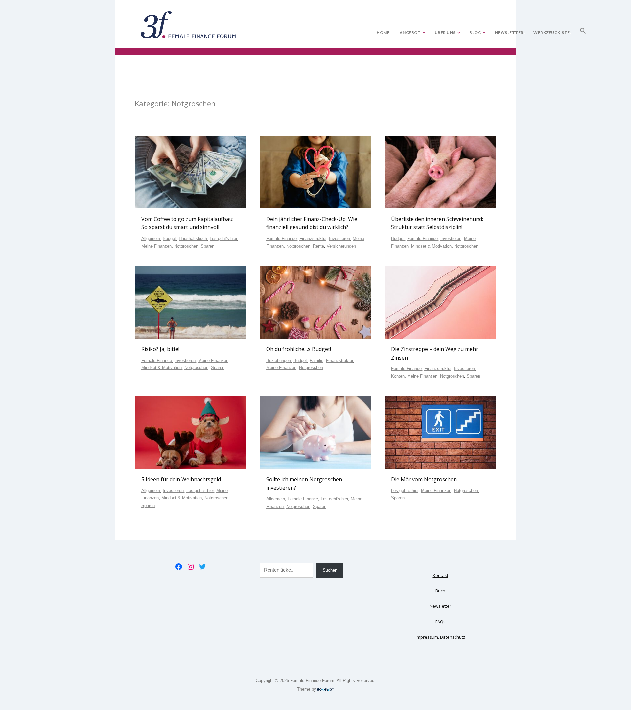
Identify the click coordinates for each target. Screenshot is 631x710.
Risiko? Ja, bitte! (160, 349)
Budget (169, 238)
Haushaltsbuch (193, 238)
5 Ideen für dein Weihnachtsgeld (181, 479)
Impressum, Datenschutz (440, 637)
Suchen (330, 570)
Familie (316, 360)
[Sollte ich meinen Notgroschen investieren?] (315, 432)
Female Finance (281, 238)
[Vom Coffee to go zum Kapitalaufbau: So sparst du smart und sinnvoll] (190, 172)
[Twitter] (202, 567)
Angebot (410, 32)
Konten (398, 376)
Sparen (207, 246)
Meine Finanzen (156, 246)
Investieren (339, 238)
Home (383, 32)
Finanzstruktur (312, 238)
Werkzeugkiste (551, 32)
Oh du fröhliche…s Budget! (298, 349)
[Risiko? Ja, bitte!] (190, 302)
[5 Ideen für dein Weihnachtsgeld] (190, 432)
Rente (318, 246)
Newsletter (509, 32)
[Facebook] (179, 567)
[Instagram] (191, 567)
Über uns (445, 32)
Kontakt (440, 575)
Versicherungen (341, 246)
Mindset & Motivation (431, 246)
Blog (475, 32)
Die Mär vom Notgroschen (424, 479)
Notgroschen (186, 246)
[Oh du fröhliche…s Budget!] (315, 302)
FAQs (440, 622)
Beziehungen (278, 360)
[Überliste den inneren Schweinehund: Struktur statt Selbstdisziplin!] (440, 172)
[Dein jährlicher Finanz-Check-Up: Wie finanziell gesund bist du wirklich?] (315, 172)
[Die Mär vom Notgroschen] (440, 432)
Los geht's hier (223, 238)
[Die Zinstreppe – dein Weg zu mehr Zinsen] (440, 302)
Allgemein (150, 238)
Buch (440, 591)
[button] (583, 29)
